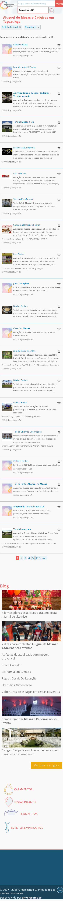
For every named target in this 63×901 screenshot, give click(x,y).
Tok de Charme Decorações (27, 431)
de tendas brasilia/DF (28, 506)
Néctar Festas (20, 306)
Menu (59, 3)
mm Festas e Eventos (24, 350)
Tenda (22, 529)
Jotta (21, 283)
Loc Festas (18, 254)
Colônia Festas (20, 461)
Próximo (41, 558)
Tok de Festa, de (30, 483)
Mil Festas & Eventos (24, 147)
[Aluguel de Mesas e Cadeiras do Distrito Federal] (38, 27)
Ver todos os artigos (45, 765)
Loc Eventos (19, 173)
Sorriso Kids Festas (23, 199)
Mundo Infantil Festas (24, 67)
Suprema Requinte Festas (26, 224)
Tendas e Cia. (23, 121)
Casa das (21, 328)
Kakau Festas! (20, 44)
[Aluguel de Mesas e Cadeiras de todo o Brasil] (20, 27)
